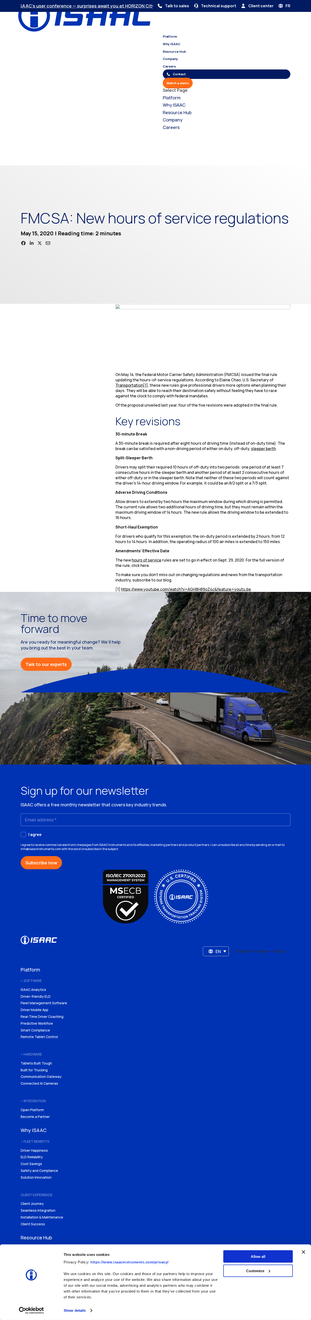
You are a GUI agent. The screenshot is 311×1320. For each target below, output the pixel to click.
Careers (169, 66)
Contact (179, 74)
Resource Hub (174, 51)
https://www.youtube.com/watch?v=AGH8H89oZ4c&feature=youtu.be (186, 589)
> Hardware (31, 1054)
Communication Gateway (41, 1076)
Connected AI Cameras (39, 1083)
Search (64, 159)
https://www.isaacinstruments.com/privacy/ (129, 1262)
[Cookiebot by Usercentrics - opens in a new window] (31, 1310)
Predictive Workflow (37, 1023)
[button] (216, 951)
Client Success (33, 1224)
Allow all (258, 1256)
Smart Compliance (35, 1030)
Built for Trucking (34, 1070)
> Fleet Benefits (35, 1141)
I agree (35, 834)
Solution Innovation (36, 1177)
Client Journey (32, 1203)
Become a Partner (35, 1116)
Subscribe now (41, 863)
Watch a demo (177, 83)
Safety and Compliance (39, 1170)
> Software (31, 980)
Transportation (129, 385)
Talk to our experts (46, 664)
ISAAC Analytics (33, 989)
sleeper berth (263, 448)
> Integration (33, 1101)
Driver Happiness (34, 1150)
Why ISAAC (171, 44)
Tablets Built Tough (36, 1063)
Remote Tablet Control (39, 1036)
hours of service (146, 560)
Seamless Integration (38, 1210)
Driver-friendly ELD (36, 996)
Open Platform (32, 1109)
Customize (255, 1271)
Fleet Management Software (44, 1003)
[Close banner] (303, 1252)
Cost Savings (31, 1163)
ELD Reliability (32, 1157)
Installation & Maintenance (42, 1217)
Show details (75, 1310)
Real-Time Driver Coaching (42, 1016)
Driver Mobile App (34, 1009)
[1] (145, 385)
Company (170, 59)
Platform (170, 36)
